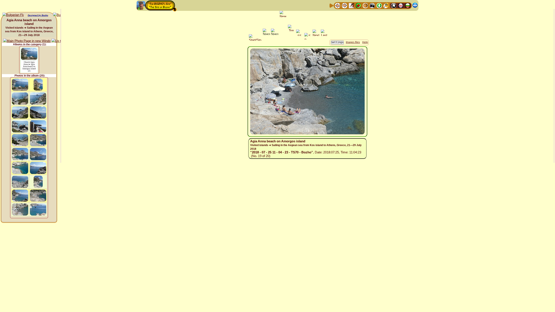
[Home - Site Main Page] (393, 5)
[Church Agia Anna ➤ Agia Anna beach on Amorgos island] (29, 50)
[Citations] (358, 5)
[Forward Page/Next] (344, 5)
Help (365, 42)
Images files (353, 42)
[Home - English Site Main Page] (400, 5)
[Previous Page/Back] (337, 5)
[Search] (386, 5)
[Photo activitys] (372, 5)
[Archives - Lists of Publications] (351, 5)
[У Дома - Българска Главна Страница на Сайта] (407, 5)
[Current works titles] (365, 5)
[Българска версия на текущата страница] (13, 15)
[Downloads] (379, 5)
